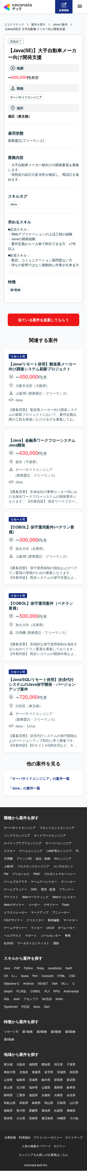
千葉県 (71, 1064)
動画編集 (53, 920)
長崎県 (71, 1110)
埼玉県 (58, 1064)
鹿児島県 (47, 1118)
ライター (37, 927)
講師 (56, 943)
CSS (72, 976)
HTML (61, 976)
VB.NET (42, 983)
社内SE (9, 943)
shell (17, 999)
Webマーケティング (35, 897)
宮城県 (61, 1072)
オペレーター (66, 927)
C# (6, 976)
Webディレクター (64, 897)
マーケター (70, 920)
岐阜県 (71, 1087)
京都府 (46, 1095)
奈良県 (71, 1095)
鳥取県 (23, 1103)
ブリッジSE (24, 858)
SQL (7, 999)
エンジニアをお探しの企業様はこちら (43, 1154)
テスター (9, 851)
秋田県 (74, 1072)
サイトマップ (74, 1137)
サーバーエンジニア (58, 843)
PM (6, 874)
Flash (65, 904)
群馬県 (58, 1079)
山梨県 (46, 1087)
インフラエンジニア (17, 835)
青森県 (36, 1072)
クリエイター (35, 920)
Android (28, 983)
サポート (31, 935)
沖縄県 (61, 1118)
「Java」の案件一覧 (24, 788)
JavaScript (55, 968)
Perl (35, 976)
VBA (55, 983)
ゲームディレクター (44, 881)
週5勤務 (15, 290)
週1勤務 (27, 1031)
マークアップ (39, 912)
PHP (17, 968)
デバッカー (68, 881)
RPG (56, 991)
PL (77, 851)
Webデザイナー (14, 904)
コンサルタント (63, 866)
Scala (25, 976)
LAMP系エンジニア (59, 851)
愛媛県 (33, 1110)
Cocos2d (47, 976)
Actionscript (71, 991)
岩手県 (48, 1072)
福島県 (20, 1079)
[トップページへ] (18, 7)
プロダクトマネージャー (60, 874)
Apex (36, 1006)
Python (28, 968)
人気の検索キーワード (36, 1146)
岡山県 (48, 1103)
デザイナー (51, 904)
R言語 (25, 1006)
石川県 (20, 1087)
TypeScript (11, 1006)
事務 (68, 935)
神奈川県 (9, 1072)
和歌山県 (9, 1103)
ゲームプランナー (15, 889)
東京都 (8, 1064)
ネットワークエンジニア (50, 835)
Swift (68, 968)
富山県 (8, 1087)
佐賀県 (58, 1110)
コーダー (34, 904)
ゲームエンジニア (31, 851)
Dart (47, 1006)
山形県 (8, 1079)
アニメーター (61, 912)
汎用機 (8, 858)
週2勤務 (41, 1031)
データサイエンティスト (33, 943)
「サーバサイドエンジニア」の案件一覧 (39, 778)
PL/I (47, 991)
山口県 (74, 1103)
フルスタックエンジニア (33, 866)
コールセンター (51, 935)
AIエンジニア (62, 858)
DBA (34, 889)
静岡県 (8, 1095)
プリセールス (20, 874)
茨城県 (33, 1079)
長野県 (58, 1087)
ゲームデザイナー (15, 927)
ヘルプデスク (12, 935)
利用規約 (24, 1137)
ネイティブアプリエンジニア (23, 843)
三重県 (20, 1095)
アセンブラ (31, 999)
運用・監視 (48, 889)
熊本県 (8, 1118)
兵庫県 (58, 1095)
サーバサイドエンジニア (26, 97)
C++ (14, 976)
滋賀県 (33, 1095)
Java (13, 204)
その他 (74, 1118)
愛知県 (46, 1064)
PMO (36, 874)
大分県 (20, 1118)
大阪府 (20, 1064)
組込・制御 (43, 858)
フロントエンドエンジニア (57, 827)
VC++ (65, 983)
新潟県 (71, 1079)
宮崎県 (33, 1118)
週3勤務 (56, 1031)
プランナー (66, 889)
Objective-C (11, 983)
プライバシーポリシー (47, 1137)
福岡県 (33, 1064)
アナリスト (11, 897)
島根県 (36, 1103)
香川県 (20, 1110)
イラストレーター (15, 912)
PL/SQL (21, 991)
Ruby (40, 968)
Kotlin (59, 999)
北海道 (23, 1072)
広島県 (61, 1103)
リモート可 (11, 1031)
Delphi (8, 991)
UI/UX (50, 927)
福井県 (33, 1087)
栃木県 (46, 1079)
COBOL (35, 991)
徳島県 (8, 1110)
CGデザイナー (13, 920)
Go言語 (47, 999)
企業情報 (10, 1137)
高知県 (46, 1110)
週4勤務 (70, 1031)
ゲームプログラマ (15, 881)
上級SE (9, 866)
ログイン (59, 1146)
